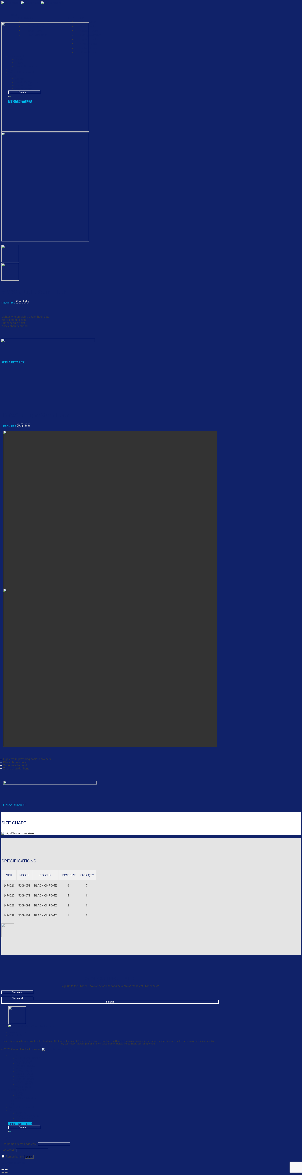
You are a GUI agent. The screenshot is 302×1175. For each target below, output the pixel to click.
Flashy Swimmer (90, 35)
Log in (29, 1156)
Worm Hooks (23, 1087)
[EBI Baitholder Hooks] (17, 1022)
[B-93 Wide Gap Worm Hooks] (31, 1026)
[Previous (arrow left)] (2, 1172)
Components (17, 1089)
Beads (19, 1092)
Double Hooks (89, 30)
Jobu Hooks (22, 1063)
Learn (12, 1110)
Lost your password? (14, 1162)
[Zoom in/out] (6, 1169)
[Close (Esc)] (2, 1169)
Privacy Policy (17, 1032)
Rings (19, 1095)
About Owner (24, 1121)
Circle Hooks (24, 1061)
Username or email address (19, 1144)
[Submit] (9, 1131)
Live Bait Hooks (25, 1066)
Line (11, 1103)
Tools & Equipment (21, 1107)
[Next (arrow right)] (6, 1172)
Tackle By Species (27, 1116)
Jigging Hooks (89, 39)
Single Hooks (24, 1081)
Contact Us (15, 1035)
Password (8, 1150)
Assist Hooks (24, 1068)
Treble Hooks (24, 1084)
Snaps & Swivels (26, 1098)
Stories (20, 1113)
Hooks (12, 14)
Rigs (11, 1100)
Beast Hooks (23, 1071)
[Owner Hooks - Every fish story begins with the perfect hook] (31, 2)
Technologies (24, 1118)
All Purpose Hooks (39, 21)
